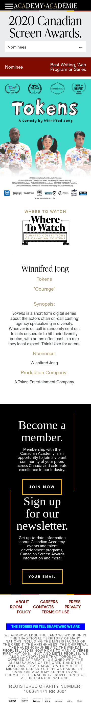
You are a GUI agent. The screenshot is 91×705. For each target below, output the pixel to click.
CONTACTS (43, 607)
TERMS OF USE (55, 612)
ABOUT (22, 602)
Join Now (42, 487)
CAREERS (49, 602)
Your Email (42, 576)
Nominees (17, 47)
